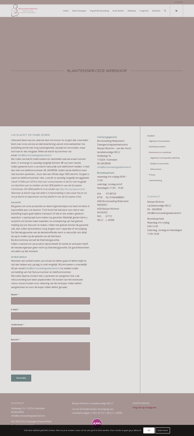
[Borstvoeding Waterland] (24, 10)
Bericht (15, 339)
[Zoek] (165, 10)
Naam (15, 294)
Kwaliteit (151, 135)
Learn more (163, 430)
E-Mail (15, 309)
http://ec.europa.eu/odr (72, 189)
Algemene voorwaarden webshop (165, 158)
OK (149, 430)
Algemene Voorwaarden (159, 141)
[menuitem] (65, 10)
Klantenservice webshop (160, 152)
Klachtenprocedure (157, 146)
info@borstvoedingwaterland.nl (34, 155)
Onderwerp (17, 324)
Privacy (152, 174)
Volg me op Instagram (144, 407)
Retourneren (155, 169)
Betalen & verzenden (159, 163)
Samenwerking (155, 180)
